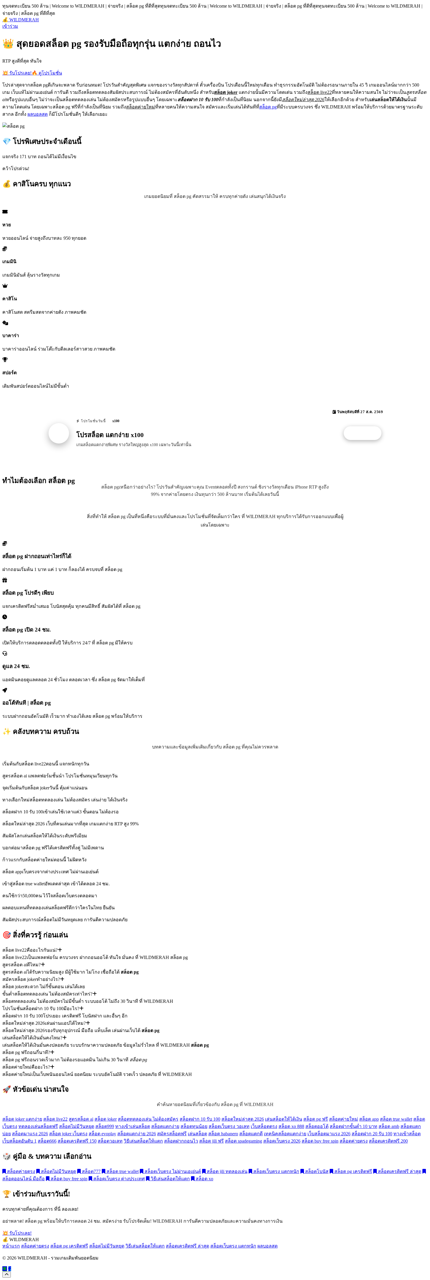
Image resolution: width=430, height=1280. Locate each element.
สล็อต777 (91, 1171)
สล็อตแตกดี (251, 1133)
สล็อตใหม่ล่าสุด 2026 (242, 1119)
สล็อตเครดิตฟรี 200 (388, 1140)
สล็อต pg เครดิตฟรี (352, 1171)
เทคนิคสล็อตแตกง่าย (285, 1133)
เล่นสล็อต (197, 1133)
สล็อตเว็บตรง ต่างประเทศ (118, 1178)
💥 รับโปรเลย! (17, 72)
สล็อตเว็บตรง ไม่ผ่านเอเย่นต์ (172, 1171)
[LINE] (4, 1268)
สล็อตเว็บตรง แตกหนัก (275, 1171)
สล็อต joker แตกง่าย (22, 1119)
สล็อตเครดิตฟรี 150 (77, 1140)
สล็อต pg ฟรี (315, 1119)
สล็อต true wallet (396, 1119)
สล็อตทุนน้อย (193, 1126)
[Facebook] (9, 1268)
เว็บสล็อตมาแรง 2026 (328, 1133)
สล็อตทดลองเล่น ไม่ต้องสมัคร (148, 1119)
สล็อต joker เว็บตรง (68, 1133)
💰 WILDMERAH (20, 19)
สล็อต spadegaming (243, 1140)
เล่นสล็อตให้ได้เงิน (283, 1119)
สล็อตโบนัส (316, 1171)
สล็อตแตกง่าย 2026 (136, 1133)
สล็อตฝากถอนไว (181, 1140)
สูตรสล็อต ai (81, 1119)
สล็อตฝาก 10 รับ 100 (200, 1119)
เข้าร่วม (10, 26)
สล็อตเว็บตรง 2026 (281, 1140)
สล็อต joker (105, 1119)
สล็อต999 (104, 1126)
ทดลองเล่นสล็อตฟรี (38, 1126)
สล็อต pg (268, 106)
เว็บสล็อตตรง (264, 1126)
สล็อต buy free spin (320, 1140)
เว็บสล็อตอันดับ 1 (19, 1140)
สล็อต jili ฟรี (211, 1140)
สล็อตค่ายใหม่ (343, 1119)
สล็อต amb (389, 1126)
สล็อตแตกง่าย (165, 1126)
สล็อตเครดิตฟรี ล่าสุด (399, 1171)
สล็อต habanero (223, 1133)
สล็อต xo (204, 1178)
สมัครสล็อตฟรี (172, 1133)
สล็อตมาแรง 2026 (30, 1133)
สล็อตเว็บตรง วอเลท (229, 1126)
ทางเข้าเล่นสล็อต (132, 1126)
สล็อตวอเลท (110, 1140)
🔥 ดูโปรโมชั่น (47, 72)
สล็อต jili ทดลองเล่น (226, 1171)
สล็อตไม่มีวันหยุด (76, 1126)
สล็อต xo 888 (291, 1126)
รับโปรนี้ (365, 433)
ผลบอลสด (37, 114)
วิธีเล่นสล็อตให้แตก (143, 1140)
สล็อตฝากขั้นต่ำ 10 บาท (353, 1126)
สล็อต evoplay (102, 1133)
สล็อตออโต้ (316, 1126)
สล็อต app (369, 1119)
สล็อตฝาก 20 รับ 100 (372, 1133)
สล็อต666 (47, 1140)
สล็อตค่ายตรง (354, 1140)
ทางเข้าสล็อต (407, 1133)
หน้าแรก (11, 1245)
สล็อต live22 (55, 1119)
